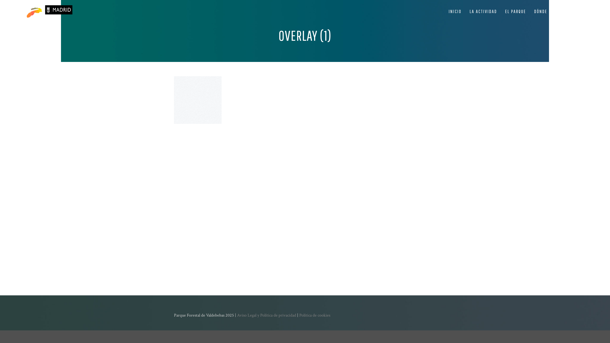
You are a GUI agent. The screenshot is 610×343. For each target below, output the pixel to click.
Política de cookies (314, 315)
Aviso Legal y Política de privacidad (266, 315)
